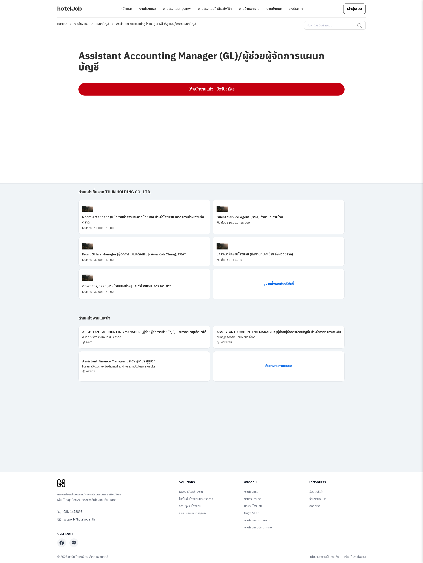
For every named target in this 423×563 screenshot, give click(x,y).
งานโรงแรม (147, 8)
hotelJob (69, 8)
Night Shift (251, 513)
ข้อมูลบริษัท (316, 492)
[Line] (73, 542)
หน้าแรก (126, 8)
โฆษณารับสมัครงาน (191, 492)
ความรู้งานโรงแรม (190, 506)
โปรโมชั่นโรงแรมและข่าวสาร (196, 499)
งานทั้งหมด (274, 8)
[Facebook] (61, 542)
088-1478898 (72, 512)
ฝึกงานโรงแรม (253, 506)
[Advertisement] (210, 131)
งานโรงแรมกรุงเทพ (177, 8)
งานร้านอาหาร (249, 8)
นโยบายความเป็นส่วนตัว (324, 557)
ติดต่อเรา (314, 506)
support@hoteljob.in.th (79, 519)
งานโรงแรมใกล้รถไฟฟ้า (215, 8)
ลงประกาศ (296, 8)
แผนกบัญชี (102, 24)
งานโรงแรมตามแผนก (257, 520)
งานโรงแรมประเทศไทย (258, 527)
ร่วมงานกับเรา (317, 499)
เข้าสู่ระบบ (354, 8)
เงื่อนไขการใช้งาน (355, 557)
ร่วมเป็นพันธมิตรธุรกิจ (192, 513)
